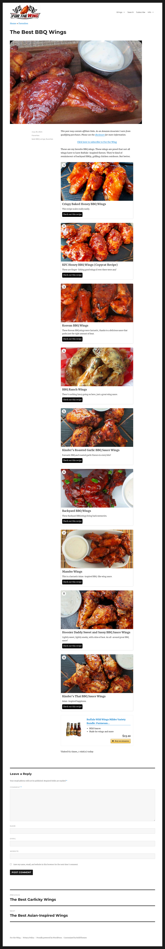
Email (13, 839)
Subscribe (140, 12)
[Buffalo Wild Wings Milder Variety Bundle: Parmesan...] (73, 728)
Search (130, 12)
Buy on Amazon (122, 741)
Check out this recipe (72, 214)
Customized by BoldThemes (75, 938)
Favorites (23, 23)
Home (13, 23)
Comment (16, 787)
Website (14, 851)
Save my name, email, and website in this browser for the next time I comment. (45, 864)
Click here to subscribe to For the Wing (97, 142)
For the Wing (15, 938)
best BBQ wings (38, 139)
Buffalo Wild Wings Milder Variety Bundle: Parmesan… (106, 721)
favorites (49, 139)
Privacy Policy (28, 938)
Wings (119, 12)
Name (13, 826)
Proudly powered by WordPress (49, 938)
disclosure (100, 134)
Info (149, 12)
